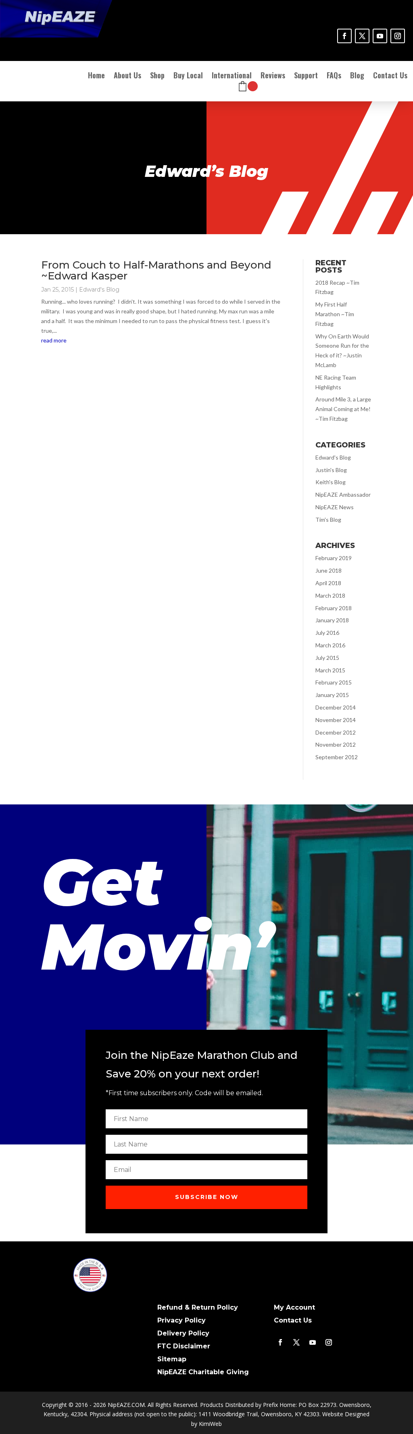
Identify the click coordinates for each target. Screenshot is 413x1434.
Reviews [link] (273, 76)
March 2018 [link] (330, 595)
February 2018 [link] (333, 608)
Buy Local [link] (188, 76)
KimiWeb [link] (210, 1424)
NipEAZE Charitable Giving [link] (203, 1372)
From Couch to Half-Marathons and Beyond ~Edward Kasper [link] (156, 270)
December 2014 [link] (335, 707)
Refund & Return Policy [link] (197, 1307)
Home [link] (96, 76)
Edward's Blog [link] (99, 289)
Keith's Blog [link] (330, 482)
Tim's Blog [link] (328, 519)
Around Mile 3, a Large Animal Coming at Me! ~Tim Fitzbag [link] (343, 409)
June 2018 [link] (328, 570)
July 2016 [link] (327, 632)
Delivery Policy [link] (183, 1333)
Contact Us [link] (390, 76)
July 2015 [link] (327, 657)
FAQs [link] (334, 76)
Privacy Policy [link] (181, 1320)
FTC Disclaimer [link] (183, 1346)
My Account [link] (294, 1307)
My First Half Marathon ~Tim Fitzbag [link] (334, 314)
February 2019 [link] (333, 557)
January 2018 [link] (332, 620)
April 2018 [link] (328, 582)
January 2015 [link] (332, 694)
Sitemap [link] (171, 1359)
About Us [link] (127, 76)
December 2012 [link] (335, 732)
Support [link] (306, 76)
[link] (344, 36)
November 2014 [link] (335, 719)
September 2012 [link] (336, 757)
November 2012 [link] (335, 744)
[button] (206, 1197)
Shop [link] (157, 76)
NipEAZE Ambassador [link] (343, 494)
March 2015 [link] (330, 670)
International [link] (232, 76)
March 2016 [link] (330, 645)
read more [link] (54, 340)
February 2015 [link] (333, 682)
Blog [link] (357, 76)
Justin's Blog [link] (331, 469)
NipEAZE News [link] (334, 507)
